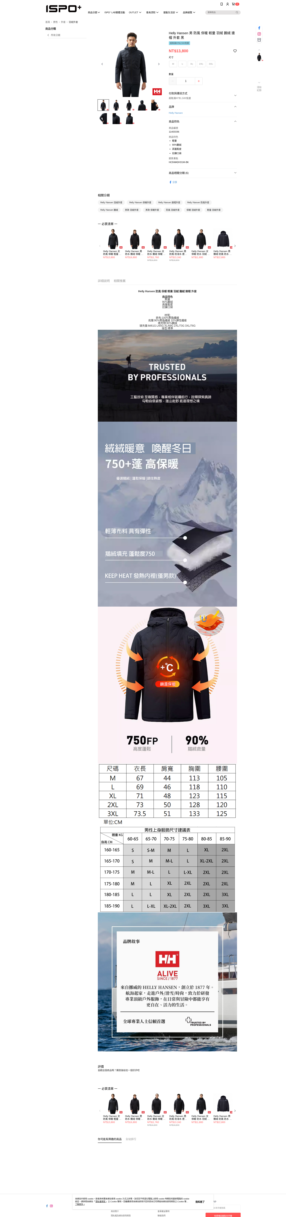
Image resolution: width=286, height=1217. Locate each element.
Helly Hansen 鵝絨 (109, 210)
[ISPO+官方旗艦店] (63, 8)
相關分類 (104, 195)
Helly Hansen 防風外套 (198, 202)
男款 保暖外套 (152, 210)
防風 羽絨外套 (173, 210)
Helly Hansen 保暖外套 (140, 202)
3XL (211, 64)
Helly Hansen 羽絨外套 (111, 202)
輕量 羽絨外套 (214, 210)
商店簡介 (115, 1211)
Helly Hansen (176, 113)
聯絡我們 (162, 1216)
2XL (201, 64)
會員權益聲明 (163, 1211)
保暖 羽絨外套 (193, 210)
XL (191, 64)
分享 (174, 182)
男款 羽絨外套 (132, 210)
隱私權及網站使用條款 (121, 1216)
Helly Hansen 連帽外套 (169, 202)
